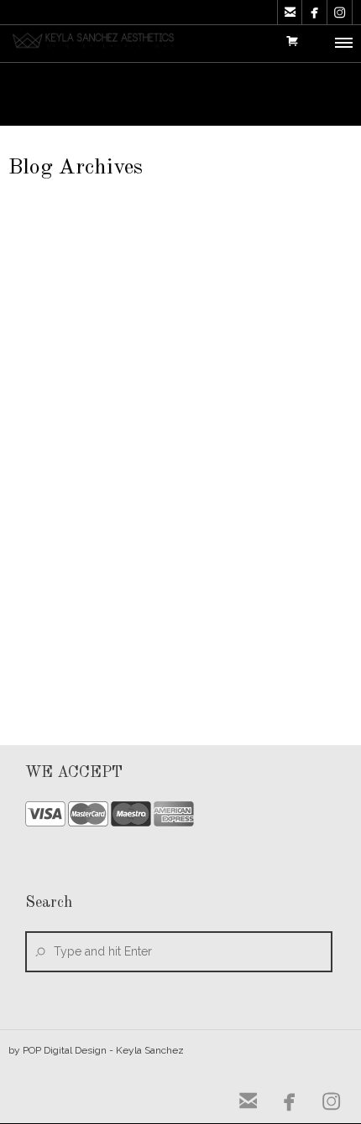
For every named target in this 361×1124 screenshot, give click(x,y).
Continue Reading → (291, 662)
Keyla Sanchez (74, 468)
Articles (150, 468)
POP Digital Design (65, 1050)
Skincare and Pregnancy (116, 530)
